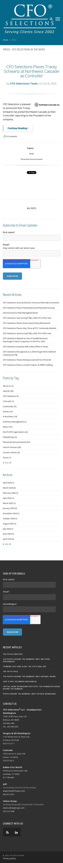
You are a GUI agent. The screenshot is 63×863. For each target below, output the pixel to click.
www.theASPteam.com (14, 791)
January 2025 (10, 508)
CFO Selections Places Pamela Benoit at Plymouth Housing (29, 307)
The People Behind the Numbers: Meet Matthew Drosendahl (26, 660)
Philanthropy (10, 437)
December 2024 (11, 513)
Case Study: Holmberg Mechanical (20, 681)
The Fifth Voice (10, 671)
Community (9, 406)
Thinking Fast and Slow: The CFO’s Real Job (24, 666)
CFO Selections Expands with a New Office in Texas (25, 346)
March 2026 (9, 487)
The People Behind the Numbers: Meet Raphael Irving (29, 676)
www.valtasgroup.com (13, 807)
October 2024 (10, 518)
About (5, 40)
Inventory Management (14, 421)
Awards (8, 391)
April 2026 (8, 482)
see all (8, 544)
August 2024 (9, 523)
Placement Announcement (31, 159)
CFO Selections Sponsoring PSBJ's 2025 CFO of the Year (27, 333)
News (31, 153)
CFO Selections (11, 396)
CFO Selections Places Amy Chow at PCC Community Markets (29, 328)
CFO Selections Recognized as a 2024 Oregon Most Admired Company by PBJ (29, 353)
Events (7, 411)
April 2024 (8, 539)
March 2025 (9, 503)
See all (8, 462)
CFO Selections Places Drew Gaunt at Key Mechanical (26, 323)
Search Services (12, 447)
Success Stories (11, 452)
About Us (8, 386)
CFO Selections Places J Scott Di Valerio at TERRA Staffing (28, 365)
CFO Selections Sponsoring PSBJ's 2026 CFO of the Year (27, 318)
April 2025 (8, 498)
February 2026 (10, 493)
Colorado (8, 401)
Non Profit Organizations (15, 432)
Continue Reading (17, 128)
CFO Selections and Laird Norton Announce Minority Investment (31, 302)
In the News (10, 416)
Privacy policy (9, 858)
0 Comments (11, 136)
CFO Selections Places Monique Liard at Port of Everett (27, 359)
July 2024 (8, 528)
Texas (7, 457)
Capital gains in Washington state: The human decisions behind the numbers (31, 687)
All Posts (31, 208)
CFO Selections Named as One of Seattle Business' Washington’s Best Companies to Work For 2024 (25, 340)
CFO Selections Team (24, 83)
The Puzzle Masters (13, 654)
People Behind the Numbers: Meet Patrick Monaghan (29, 694)
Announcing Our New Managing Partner (20, 312)
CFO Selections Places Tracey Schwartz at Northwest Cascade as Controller (31, 71)
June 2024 (8, 533)
